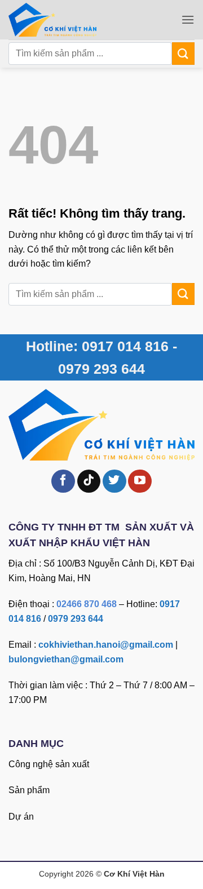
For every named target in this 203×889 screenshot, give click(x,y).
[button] (188, 19)
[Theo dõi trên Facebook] (63, 481)
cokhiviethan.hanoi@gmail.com (105, 644)
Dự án (21, 816)
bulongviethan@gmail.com (65, 659)
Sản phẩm (29, 790)
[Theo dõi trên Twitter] (114, 481)
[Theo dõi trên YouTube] (140, 481)
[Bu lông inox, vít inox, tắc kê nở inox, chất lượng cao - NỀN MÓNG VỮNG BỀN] (69, 19)
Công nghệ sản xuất (48, 764)
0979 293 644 (75, 618)
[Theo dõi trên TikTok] (89, 481)
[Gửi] (183, 53)
